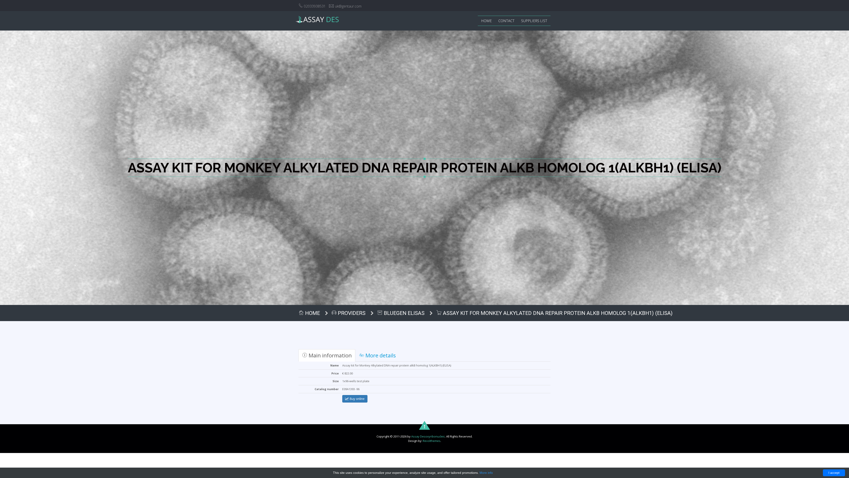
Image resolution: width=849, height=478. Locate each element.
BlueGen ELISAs (403, 313)
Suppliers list (534, 20)
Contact (506, 20)
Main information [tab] (329, 355)
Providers (351, 313)
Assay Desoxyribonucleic (428, 436)
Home (486, 20)
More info (486, 472)
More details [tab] (380, 355)
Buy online (357, 399)
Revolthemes (431, 441)
